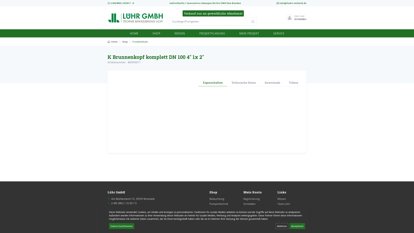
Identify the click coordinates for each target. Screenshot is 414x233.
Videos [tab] (293, 82)
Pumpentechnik (218, 204)
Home (114, 41)
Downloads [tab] (272, 82)
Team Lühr (283, 204)
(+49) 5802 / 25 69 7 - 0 (122, 3)
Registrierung (251, 199)
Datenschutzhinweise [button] (121, 226)
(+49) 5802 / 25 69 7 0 (124, 203)
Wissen (281, 199)
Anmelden (249, 204)
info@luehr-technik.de (293, 3)
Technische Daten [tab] (243, 82)
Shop (125, 41)
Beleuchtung (216, 199)
